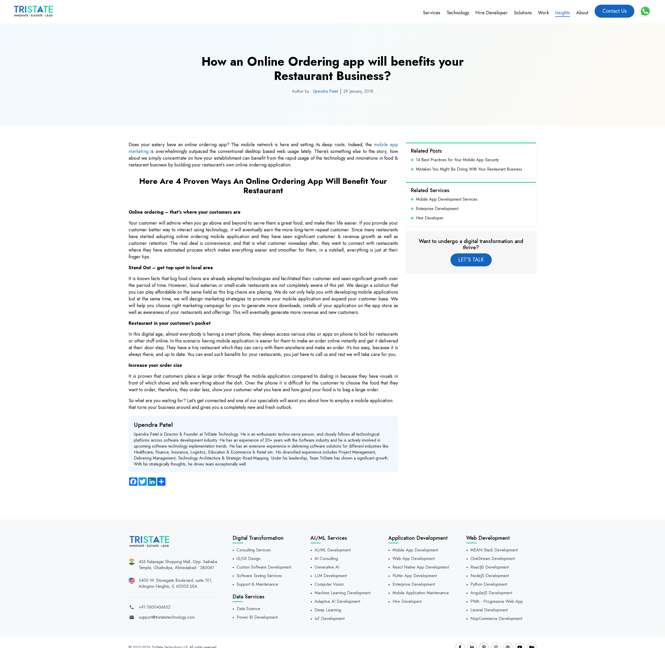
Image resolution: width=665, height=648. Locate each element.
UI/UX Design (249, 559)
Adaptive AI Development (337, 601)
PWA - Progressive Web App (496, 601)
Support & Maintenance (257, 584)
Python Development (488, 584)
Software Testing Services (259, 576)
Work (543, 12)
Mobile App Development (415, 550)
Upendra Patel (325, 91)
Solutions (523, 12)
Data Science (248, 609)
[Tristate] (33, 11)
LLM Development (331, 576)
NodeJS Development (489, 576)
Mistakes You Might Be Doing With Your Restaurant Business (469, 169)
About (582, 12)
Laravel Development (489, 610)
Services (431, 12)
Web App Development (414, 559)
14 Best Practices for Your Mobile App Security (457, 160)
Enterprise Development (437, 209)
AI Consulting (326, 559)
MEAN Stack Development (494, 550)
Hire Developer (491, 12)
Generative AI (327, 567)
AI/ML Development (333, 550)
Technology (458, 12)
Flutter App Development (415, 576)
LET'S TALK (471, 260)
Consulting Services (254, 550)
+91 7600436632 (154, 607)
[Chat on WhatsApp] (645, 11)
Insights (562, 12)
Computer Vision (329, 584)
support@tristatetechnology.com (167, 617)
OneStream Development (492, 559)
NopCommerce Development (496, 619)
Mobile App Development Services (446, 199)
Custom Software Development (264, 567)
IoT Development (329, 619)
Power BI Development (257, 617)
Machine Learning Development (342, 593)
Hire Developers (407, 601)
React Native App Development (421, 567)
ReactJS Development (489, 567)
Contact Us (614, 11)
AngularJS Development (491, 593)
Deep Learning (328, 610)
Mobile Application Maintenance (421, 593)
